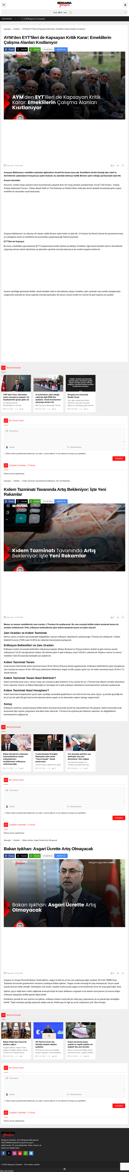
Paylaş (11, 49)
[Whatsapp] (25, 1153)
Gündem (16, 29)
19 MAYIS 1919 (31, 19)
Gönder (37, 49)
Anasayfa (7, 29)
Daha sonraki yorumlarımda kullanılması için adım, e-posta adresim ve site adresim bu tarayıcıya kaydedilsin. (46, 453)
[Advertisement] (64, 141)
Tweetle (24, 49)
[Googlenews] (31, 1153)
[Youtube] (20, 1153)
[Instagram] (14, 1153)
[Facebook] (3, 1153)
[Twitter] (9, 1153)
